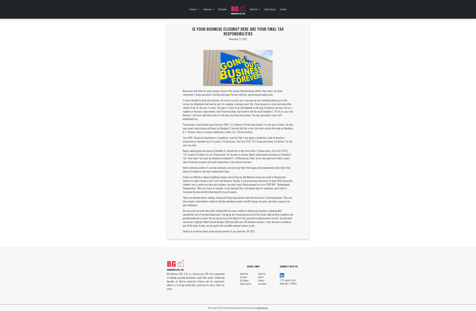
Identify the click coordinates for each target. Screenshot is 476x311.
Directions (262, 283)
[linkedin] (282, 275)
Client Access (270, 9)
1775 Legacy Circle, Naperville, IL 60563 (288, 282)
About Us (254, 9)
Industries (207, 9)
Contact (283, 9)
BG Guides (222, 9)
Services (193, 9)
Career (261, 277)
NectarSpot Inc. (262, 307)
